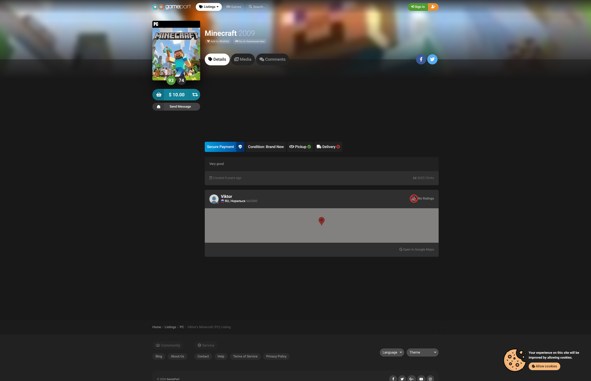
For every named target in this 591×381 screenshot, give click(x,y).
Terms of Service (245, 356)
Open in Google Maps (418, 249)
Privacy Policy (276, 356)
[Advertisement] (322, 107)
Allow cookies (546, 366)
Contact (203, 356)
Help (221, 356)
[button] (257, 7)
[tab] (217, 59)
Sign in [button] (419, 7)
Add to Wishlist (219, 41)
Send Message (180, 107)
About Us (177, 356)
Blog (159, 356)
